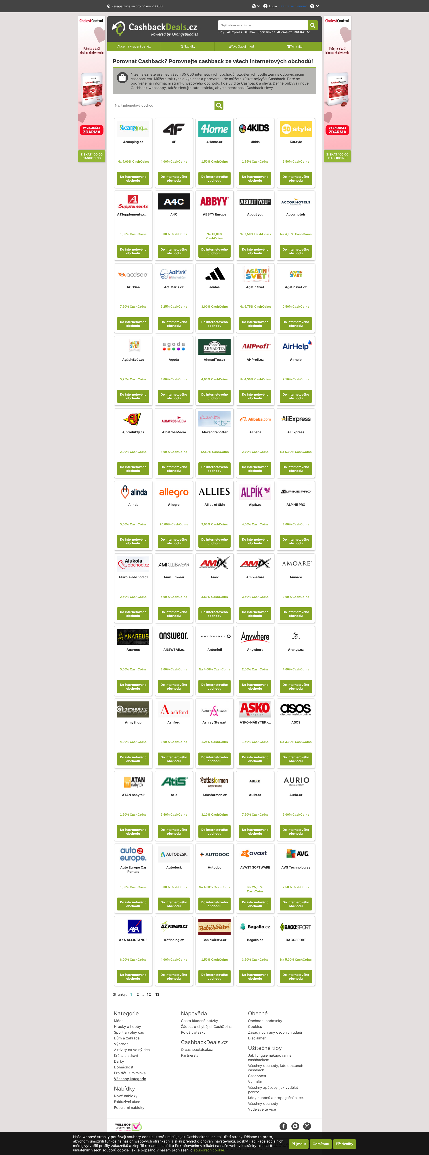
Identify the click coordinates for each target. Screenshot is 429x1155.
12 (149, 994)
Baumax (250, 32)
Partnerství (190, 1055)
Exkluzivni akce (127, 1101)
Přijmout (299, 1144)
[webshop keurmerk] (128, 1129)
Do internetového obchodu (133, 178)
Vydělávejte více (262, 1109)
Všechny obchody (263, 1103)
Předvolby (344, 1144)
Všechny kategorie (130, 1078)
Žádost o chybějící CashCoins (206, 1026)
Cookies (255, 1026)
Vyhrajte (255, 1081)
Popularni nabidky (129, 1107)
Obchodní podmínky (265, 1020)
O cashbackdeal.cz (197, 1049)
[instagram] (307, 1126)
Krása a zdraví (126, 1055)
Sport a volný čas (129, 1032)
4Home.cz (284, 32)
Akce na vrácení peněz (134, 46)
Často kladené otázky (199, 1020)
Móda (119, 1020)
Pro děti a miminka (130, 1073)
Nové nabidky (125, 1096)
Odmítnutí (321, 1144)
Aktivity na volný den (132, 1049)
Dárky (119, 1061)
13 (157, 994)
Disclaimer (257, 1038)
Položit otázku (193, 1032)
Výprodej (121, 1044)
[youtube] (295, 1126)
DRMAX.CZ (302, 32)
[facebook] (283, 1126)
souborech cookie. (209, 1150)
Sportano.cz (266, 32)
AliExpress (234, 32)
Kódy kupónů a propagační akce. (276, 1097)
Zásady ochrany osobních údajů (275, 1032)
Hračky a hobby (127, 1026)
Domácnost (123, 1067)
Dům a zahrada (127, 1038)
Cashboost (257, 1076)
